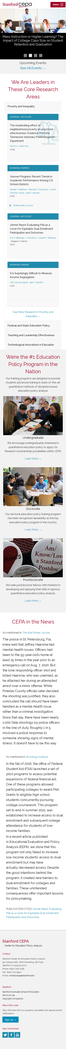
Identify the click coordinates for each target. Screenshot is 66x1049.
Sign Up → (10, 1019)
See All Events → (33, 68)
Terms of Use (8, 995)
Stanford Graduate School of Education (20, 992)
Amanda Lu (31, 238)
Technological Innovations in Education (31, 344)
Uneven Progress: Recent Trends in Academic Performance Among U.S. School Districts (31, 180)
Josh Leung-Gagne (19, 282)
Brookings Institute (37, 756)
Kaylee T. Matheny (18, 189)
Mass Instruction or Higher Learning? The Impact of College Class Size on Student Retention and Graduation (33, 40)
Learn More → (33, 458)
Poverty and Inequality (21, 106)
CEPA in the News (33, 622)
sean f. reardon (33, 193)
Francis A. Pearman (19, 146)
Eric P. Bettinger (17, 238)
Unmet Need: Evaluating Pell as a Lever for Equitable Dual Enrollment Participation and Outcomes (31, 228)
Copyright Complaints (12, 998)
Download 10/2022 (23, 205)
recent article (22, 837)
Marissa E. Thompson (39, 189)
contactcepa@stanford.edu (22, 975)
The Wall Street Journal (36, 632)
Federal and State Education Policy (29, 325)
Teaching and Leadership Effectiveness (31, 335)
